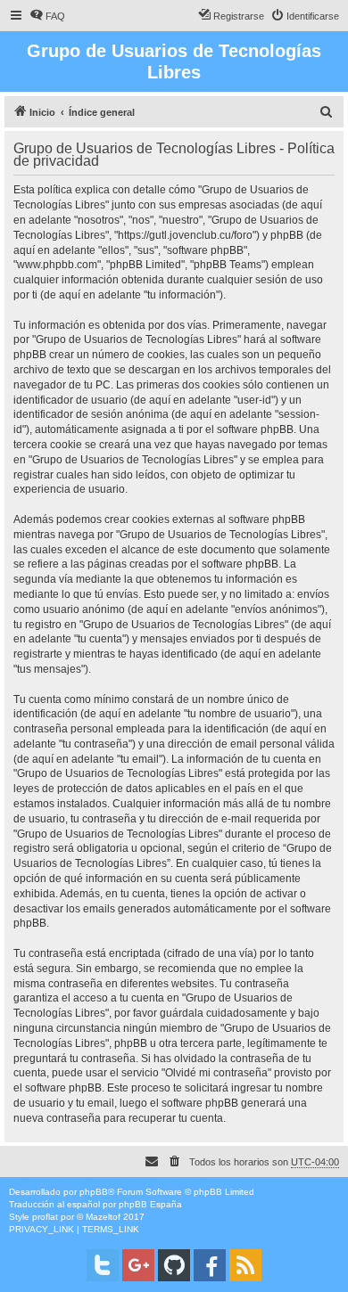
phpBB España (150, 1204)
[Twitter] (103, 1265)
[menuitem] (47, 16)
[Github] (174, 1265)
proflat (45, 1217)
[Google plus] (138, 1265)
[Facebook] (210, 1265)
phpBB (93, 1192)
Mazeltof (103, 1217)
